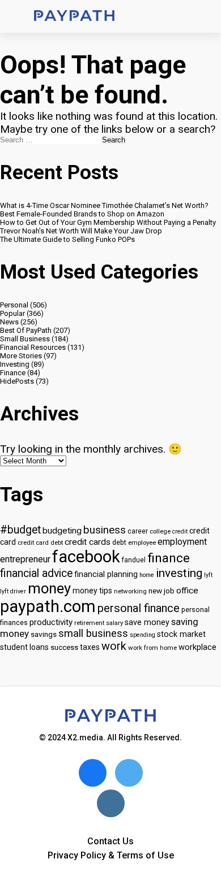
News (9, 322)
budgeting (62, 531)
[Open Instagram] (111, 803)
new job (161, 590)
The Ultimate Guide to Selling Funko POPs (67, 239)
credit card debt (40, 542)
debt (119, 542)
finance (168, 557)
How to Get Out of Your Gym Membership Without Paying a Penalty (108, 222)
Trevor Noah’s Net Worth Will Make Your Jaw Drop (81, 231)
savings (44, 634)
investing (179, 573)
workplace (197, 647)
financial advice (36, 573)
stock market (181, 634)
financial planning (106, 574)
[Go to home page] (74, 16)
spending (142, 635)
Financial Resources (33, 347)
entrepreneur (25, 559)
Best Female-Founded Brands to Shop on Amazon (82, 214)
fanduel (134, 560)
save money (147, 622)
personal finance (138, 608)
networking (130, 591)
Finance (13, 372)
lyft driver (13, 591)
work (113, 646)
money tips (92, 590)
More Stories (21, 356)
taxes (90, 647)
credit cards (87, 542)
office (187, 590)
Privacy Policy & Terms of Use (111, 855)
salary (114, 623)
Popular (12, 313)
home (146, 575)
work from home (152, 648)
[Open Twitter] (129, 773)
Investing (14, 364)
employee (142, 542)
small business (93, 633)
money (49, 588)
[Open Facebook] (93, 773)
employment (182, 541)
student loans (24, 647)
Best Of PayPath (26, 330)
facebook (86, 556)
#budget (20, 529)
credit (180, 531)
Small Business (25, 339)
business (104, 530)
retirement (89, 623)
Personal (14, 305)
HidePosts (17, 381)
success (64, 647)
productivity (51, 622)
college (160, 531)
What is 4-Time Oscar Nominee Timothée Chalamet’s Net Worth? (104, 205)
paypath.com (48, 606)
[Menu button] (17, 16)
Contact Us (110, 841)
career (138, 531)
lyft (208, 575)
